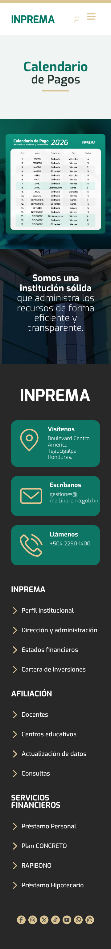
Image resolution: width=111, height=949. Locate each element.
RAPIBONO (36, 866)
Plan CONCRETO (44, 846)
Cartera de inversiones (54, 669)
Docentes (35, 715)
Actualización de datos (54, 754)
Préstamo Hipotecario (53, 885)
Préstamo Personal (49, 826)
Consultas (36, 773)
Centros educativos (49, 734)
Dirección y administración (59, 630)
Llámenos (64, 534)
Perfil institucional (48, 610)
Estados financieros (50, 650)
